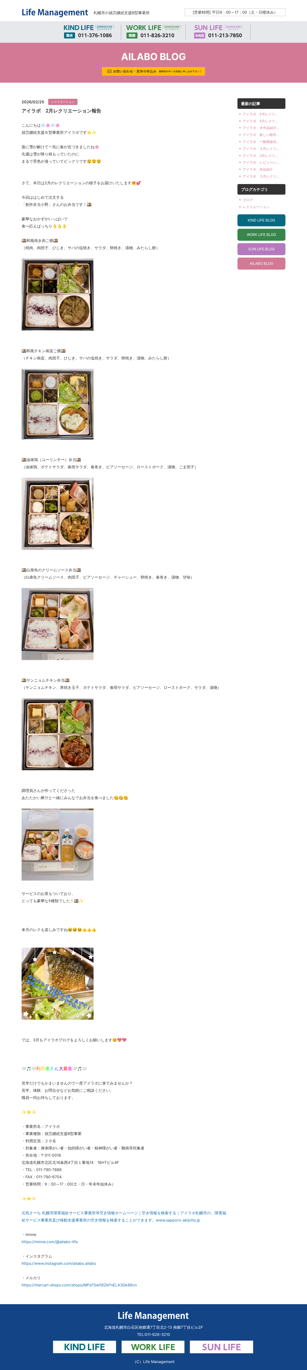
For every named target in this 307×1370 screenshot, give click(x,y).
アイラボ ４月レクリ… (261, 149)
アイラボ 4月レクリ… (260, 121)
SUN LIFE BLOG (261, 249)
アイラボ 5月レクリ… (260, 114)
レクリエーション (62, 102)
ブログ (248, 200)
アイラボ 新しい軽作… (261, 135)
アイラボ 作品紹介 (258, 169)
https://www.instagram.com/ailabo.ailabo (59, 1263)
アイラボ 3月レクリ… (260, 156)
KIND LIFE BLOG (261, 220)
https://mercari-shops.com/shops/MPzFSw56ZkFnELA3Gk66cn (79, 1285)
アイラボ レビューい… (261, 162)
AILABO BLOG (261, 263)
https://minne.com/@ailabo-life (50, 1241)
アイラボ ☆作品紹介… (261, 128)
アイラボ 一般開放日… (261, 142)
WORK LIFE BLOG (261, 234)
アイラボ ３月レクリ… (261, 176)
